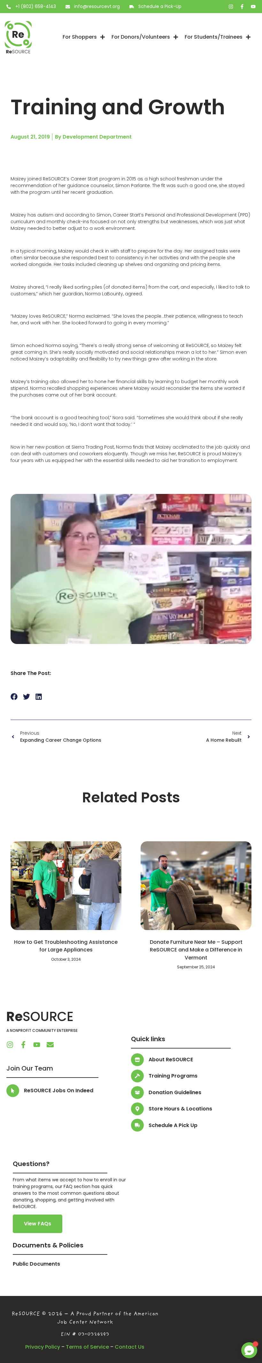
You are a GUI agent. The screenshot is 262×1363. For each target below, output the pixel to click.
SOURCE (39, 1017)
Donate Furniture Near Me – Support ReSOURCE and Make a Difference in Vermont (196, 949)
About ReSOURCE (171, 1059)
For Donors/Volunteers (141, 37)
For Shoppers (80, 37)
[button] (14, 696)
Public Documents (36, 1264)
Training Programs (173, 1075)
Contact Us (129, 1347)
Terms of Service (87, 1347)
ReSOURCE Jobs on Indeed (58, 1090)
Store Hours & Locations (180, 1108)
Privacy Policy (42, 1347)
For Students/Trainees (214, 37)
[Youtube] (253, 6)
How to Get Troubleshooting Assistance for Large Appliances (66, 945)
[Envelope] (50, 1044)
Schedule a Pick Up (173, 1125)
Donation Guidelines (175, 1092)
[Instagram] (230, 6)
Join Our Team (29, 1068)
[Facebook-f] (242, 6)
